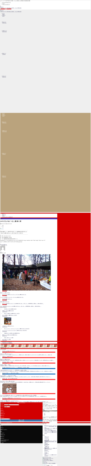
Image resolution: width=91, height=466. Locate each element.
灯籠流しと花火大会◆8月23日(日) (50, 430)
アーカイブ (44, 465)
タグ (43, 405)
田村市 (1, 218)
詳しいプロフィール (46, 422)
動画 (1, 431)
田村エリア (2, 415)
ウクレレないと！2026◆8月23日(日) (50, 431)
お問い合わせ (21, 420)
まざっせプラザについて (6, 2)
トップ (1, 408)
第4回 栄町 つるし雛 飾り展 (7, 342)
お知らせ (1, 410)
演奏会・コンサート (3, 429)
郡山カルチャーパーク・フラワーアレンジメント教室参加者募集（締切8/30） (50, 426)
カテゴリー (44, 403)
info (2, 226)
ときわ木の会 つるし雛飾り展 (7, 343)
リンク (3, 3)
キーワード (44, 402)
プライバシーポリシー (6, 4)
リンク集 (1, 442)
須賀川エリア (2, 413)
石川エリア (2, 417)
